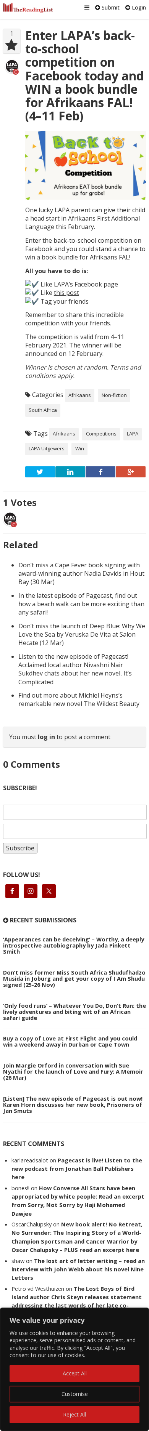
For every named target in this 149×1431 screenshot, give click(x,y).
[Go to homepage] (28, 8)
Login (138, 7)
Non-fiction (114, 395)
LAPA (132, 433)
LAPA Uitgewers (47, 448)
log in (46, 737)
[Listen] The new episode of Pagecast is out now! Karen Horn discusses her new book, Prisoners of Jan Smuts (73, 1104)
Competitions (101, 433)
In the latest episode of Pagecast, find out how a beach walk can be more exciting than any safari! (81, 604)
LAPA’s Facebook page (86, 284)
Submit (110, 7)
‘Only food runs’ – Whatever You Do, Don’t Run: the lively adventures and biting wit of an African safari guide (74, 1011)
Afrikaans (79, 395)
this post (66, 292)
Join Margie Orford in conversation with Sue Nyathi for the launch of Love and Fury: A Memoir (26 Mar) (73, 1071)
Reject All (74, 1414)
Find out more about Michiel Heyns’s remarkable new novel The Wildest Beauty (78, 699)
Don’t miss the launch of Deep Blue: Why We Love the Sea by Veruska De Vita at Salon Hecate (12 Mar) (81, 634)
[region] (74, 1369)
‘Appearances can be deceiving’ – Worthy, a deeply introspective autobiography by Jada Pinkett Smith (73, 945)
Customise (75, 1393)
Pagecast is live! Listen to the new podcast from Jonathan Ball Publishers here (76, 1168)
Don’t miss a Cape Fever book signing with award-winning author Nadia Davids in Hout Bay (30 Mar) (81, 573)
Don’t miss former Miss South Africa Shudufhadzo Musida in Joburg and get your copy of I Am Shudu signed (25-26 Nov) (74, 978)
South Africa (43, 410)
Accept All (75, 1373)
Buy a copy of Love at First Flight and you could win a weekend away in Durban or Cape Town (70, 1041)
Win (79, 448)
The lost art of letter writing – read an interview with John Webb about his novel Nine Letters (78, 1269)
